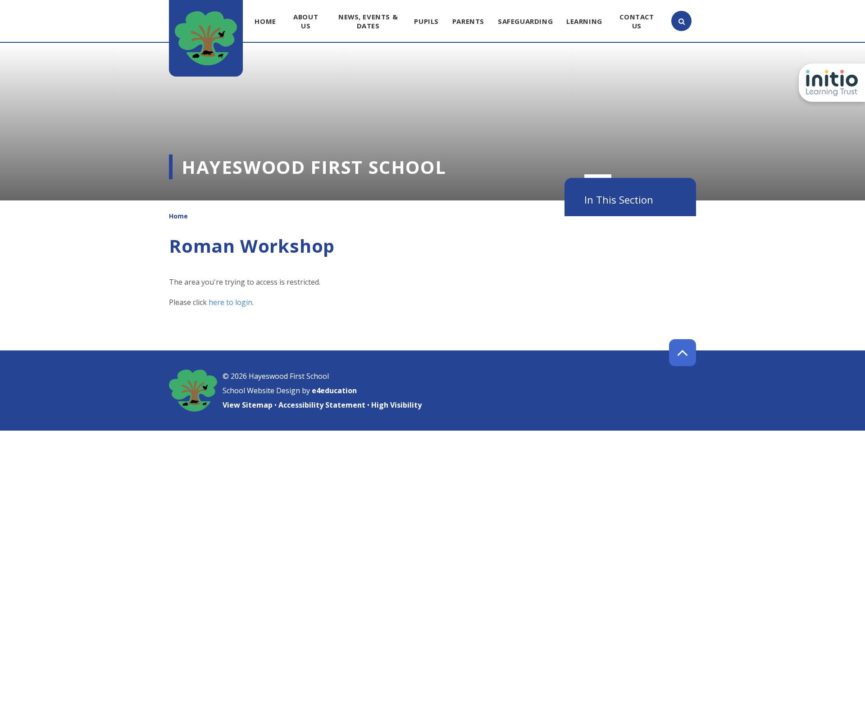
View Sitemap (248, 405)
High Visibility (396, 405)
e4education (334, 390)
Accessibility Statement (321, 405)
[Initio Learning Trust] (832, 83)
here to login (230, 302)
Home (178, 216)
